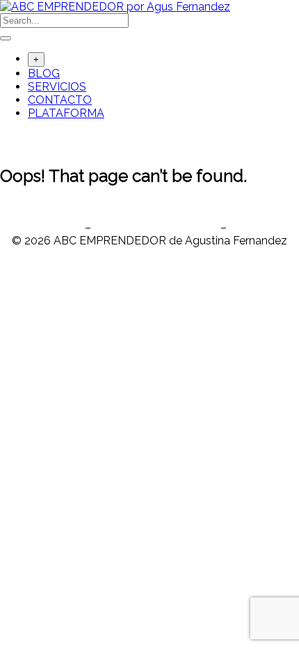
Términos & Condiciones (156, 227)
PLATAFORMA (66, 113)
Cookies (249, 227)
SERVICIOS (57, 86)
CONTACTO (60, 100)
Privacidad (55, 227)
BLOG (44, 73)
